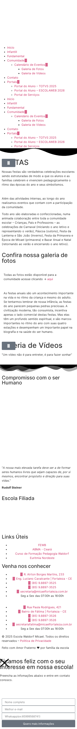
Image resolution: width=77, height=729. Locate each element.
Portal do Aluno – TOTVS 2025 (35, 86)
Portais (12, 82)
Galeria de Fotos (32, 69)
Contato (12, 77)
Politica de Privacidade (35, 641)
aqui (50, 279)
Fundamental (15, 56)
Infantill (12, 52)
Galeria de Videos (33, 73)
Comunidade (15, 60)
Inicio (10, 47)
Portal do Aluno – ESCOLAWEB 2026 (39, 90)
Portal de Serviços (26, 94)
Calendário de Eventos (29, 64)
